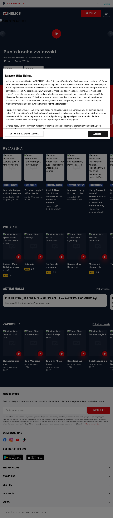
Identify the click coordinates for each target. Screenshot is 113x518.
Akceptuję (98, 134)
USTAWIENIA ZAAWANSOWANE (24, 134)
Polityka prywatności (58, 104)
